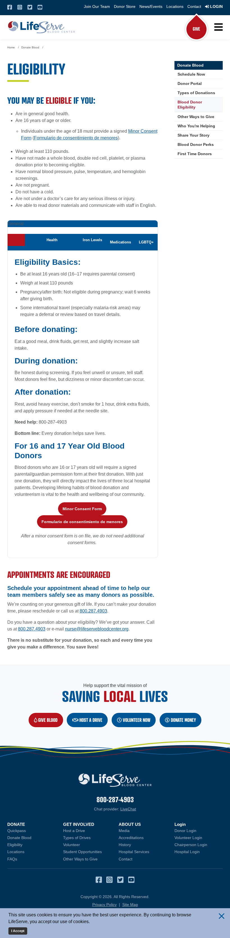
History (125, 844)
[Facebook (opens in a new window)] (9, 7)
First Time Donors (195, 154)
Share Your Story (194, 135)
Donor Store (124, 6)
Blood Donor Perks (196, 144)
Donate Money (183, 720)
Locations (174, 6)
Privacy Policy (104, 904)
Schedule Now (200, 74)
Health (52, 240)
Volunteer (71, 844)
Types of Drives (77, 837)
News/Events (150, 6)
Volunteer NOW (136, 720)
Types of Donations (196, 93)
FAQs (12, 859)
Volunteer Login (198, 837)
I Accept (17, 931)
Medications (120, 242)
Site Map (130, 904)
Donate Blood (190, 65)
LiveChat (128, 809)
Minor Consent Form (82, 509)
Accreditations (131, 837)
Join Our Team (97, 6)
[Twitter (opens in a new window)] (29, 7)
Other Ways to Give (196, 116)
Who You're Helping (196, 126)
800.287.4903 (93, 611)
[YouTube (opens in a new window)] (40, 7)
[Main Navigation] (218, 27)
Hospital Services (134, 851)
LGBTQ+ (146, 242)
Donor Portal (190, 83)
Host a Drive (90, 720)
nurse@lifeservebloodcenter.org (96, 629)
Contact (194, 6)
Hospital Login (198, 851)
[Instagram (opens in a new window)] (19, 7)
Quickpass (16, 830)
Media (124, 830)
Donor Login (198, 830)
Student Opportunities (82, 851)
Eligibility (14, 844)
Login (216, 6)
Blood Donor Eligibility (190, 104)
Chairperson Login (198, 844)
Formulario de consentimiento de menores (76, 137)
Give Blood (50, 720)
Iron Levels (92, 240)
